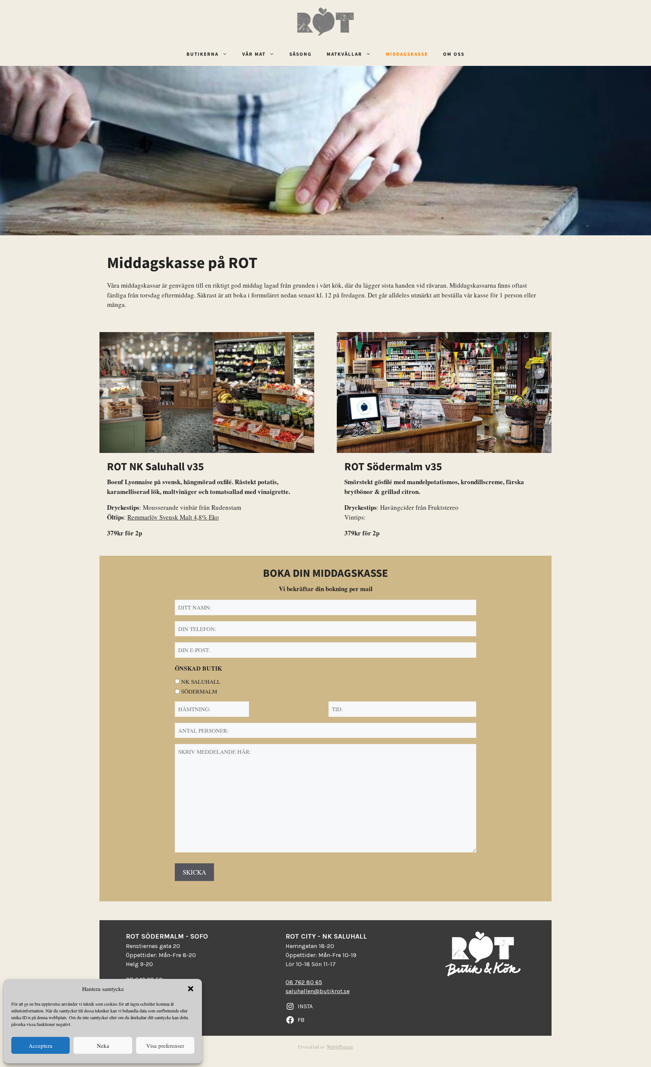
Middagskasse (407, 54)
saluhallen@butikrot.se (318, 991)
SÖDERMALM (199, 691)
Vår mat (254, 54)
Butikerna (202, 54)
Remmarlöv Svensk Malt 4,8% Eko (173, 517)
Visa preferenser (165, 1045)
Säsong (300, 54)
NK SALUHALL (200, 681)
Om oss (454, 54)
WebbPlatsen (340, 1046)
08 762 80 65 (304, 982)
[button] (190, 988)
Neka (103, 1045)
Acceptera (40, 1045)
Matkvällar (344, 54)
